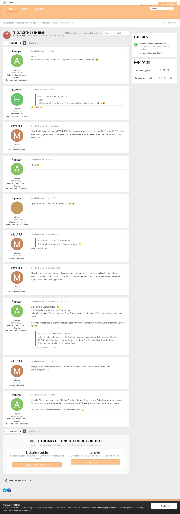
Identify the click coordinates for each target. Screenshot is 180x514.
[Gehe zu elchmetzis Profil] (7, 35)
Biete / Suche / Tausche (53, 35)
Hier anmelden (147, 5)
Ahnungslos (17, 51)
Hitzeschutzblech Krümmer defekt (153, 44)
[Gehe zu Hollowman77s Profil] (17, 99)
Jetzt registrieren (167, 4)
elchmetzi (21, 35)
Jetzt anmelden (95, 462)
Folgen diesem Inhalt (113, 33)
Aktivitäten (39, 9)
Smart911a (147, 46)
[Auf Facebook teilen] (9, 490)
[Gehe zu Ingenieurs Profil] (17, 207)
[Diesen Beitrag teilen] (126, 51)
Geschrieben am (43, 51)
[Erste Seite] (5, 43)
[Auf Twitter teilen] (5, 490)
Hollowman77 (17, 90)
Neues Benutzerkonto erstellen (37, 465)
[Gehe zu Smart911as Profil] (136, 45)
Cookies (14, 508)
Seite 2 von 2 (34, 43)
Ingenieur (17, 198)
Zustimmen (165, 506)
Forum (11, 9)
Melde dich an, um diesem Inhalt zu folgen (84, 33)
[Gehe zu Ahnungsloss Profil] (17, 60)
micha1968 (17, 126)
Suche (24, 9)
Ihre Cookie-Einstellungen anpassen (101, 508)
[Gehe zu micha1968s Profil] (17, 135)
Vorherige (13, 43)
